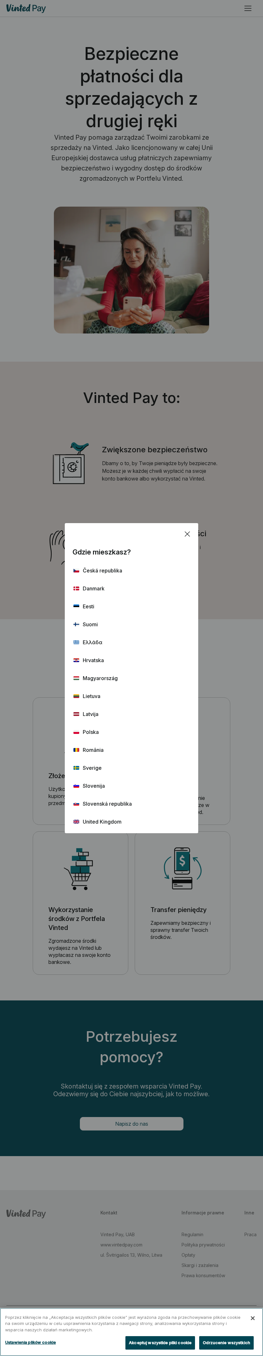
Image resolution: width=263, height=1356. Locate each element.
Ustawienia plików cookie (30, 1342)
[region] (131, 1332)
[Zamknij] (187, 534)
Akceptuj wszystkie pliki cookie (160, 1342)
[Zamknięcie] (253, 1318)
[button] (131, 570)
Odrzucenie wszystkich (226, 1342)
